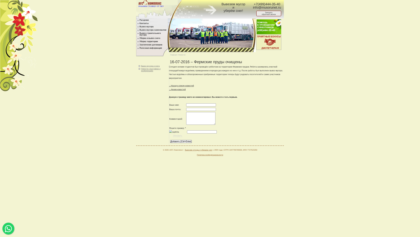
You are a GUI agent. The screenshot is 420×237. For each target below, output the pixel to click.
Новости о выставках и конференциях (150, 70)
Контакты (144, 23)
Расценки (144, 20)
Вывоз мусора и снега (150, 66)
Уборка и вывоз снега (149, 38)
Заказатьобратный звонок (269, 13)
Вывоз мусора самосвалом (152, 30)
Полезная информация (150, 48)
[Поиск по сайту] (202, 3)
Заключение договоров (150, 45)
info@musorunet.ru (267, 7)
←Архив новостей (177, 89)
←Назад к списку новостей (181, 86)
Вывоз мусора (146, 26)
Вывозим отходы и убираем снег (198, 150)
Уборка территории (148, 41)
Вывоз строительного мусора (150, 34)
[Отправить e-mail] (196, 3)
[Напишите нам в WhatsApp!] (189, 3)
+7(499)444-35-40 (267, 4)
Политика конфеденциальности (210, 155)
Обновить (177, 136)
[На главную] (183, 3)
